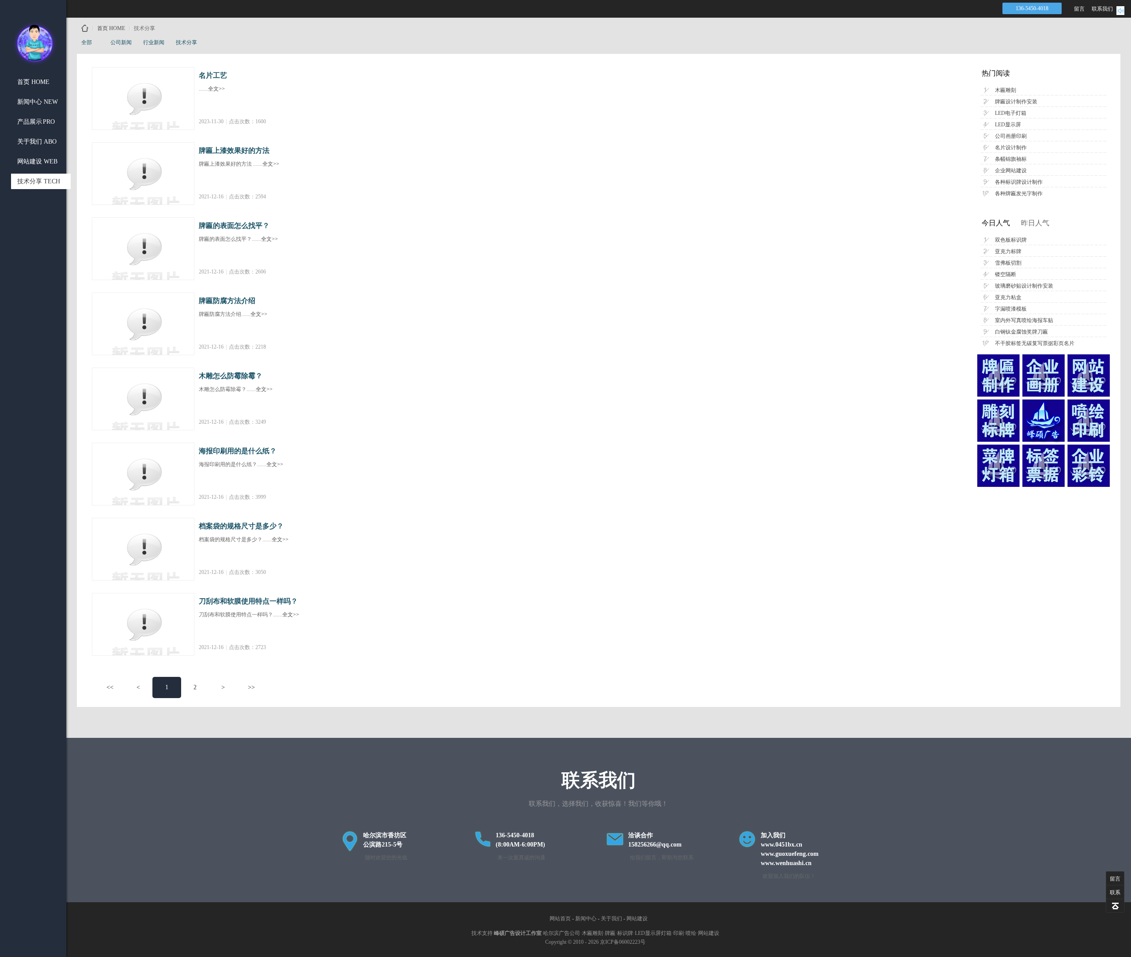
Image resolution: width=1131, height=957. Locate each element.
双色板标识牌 (1011, 240)
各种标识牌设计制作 (1019, 182)
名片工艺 (213, 75)
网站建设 (637, 918)
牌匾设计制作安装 (1016, 102)
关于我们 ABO (37, 141)
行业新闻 (153, 42)
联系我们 (1102, 9)
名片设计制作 (1011, 147)
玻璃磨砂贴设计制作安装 (1024, 286)
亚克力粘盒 (1008, 297)
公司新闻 (121, 42)
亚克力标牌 (1008, 251)
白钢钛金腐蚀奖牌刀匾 (1021, 332)
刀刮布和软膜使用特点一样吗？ (248, 601)
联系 (1115, 892)
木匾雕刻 (1005, 90)
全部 (86, 42)
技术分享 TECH (38, 181)
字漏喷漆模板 (1011, 309)
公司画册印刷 (1011, 136)
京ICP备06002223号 (622, 942)
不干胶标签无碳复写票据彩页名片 (1034, 343)
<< (110, 687)
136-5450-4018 (1032, 8)
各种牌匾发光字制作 (1019, 193)
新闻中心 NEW (37, 102)
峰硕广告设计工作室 (518, 933)
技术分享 (186, 42)
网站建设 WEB (37, 161)
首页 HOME (33, 82)
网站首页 (560, 918)
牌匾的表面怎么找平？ (234, 225)
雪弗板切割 (1008, 263)
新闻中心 (585, 918)
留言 (1079, 9)
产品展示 (36, 121)
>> (251, 687)
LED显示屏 (1008, 125)
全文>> (216, 89)
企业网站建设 (1011, 170)
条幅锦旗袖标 (1011, 159)
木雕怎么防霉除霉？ (230, 376)
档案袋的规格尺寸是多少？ (241, 526)
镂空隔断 (1005, 274)
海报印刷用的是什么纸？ (238, 451)
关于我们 (611, 918)
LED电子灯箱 (1010, 113)
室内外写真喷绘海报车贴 (1024, 320)
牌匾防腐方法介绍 (227, 300)
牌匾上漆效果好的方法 (234, 150)
